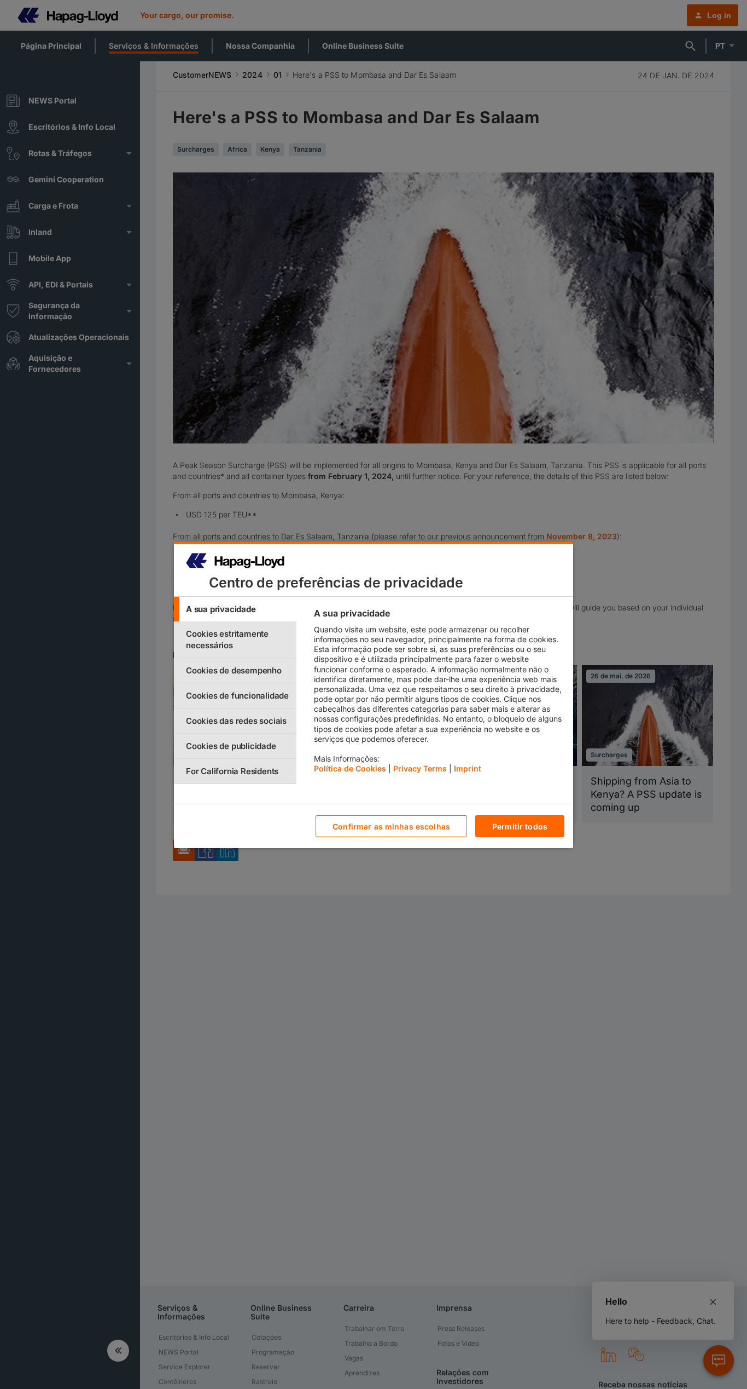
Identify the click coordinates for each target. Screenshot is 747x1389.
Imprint (467, 768)
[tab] (235, 609)
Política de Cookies (350, 768)
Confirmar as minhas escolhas (391, 826)
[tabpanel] (438, 694)
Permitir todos (519, 826)
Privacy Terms (420, 768)
